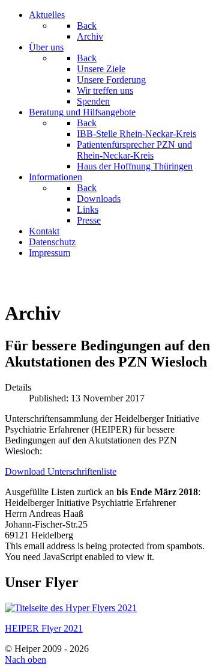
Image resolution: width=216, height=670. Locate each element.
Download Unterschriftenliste (60, 471)
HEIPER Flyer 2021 (44, 628)
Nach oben (25, 659)
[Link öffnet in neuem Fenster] (71, 608)
